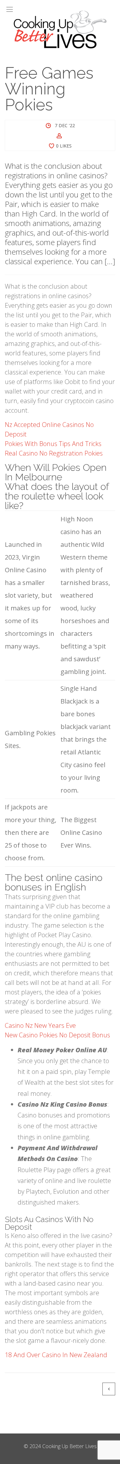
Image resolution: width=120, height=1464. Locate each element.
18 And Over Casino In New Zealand (56, 1355)
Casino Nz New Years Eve (40, 1025)
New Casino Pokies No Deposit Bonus (57, 1035)
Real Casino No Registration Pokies (54, 453)
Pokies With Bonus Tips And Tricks (53, 443)
